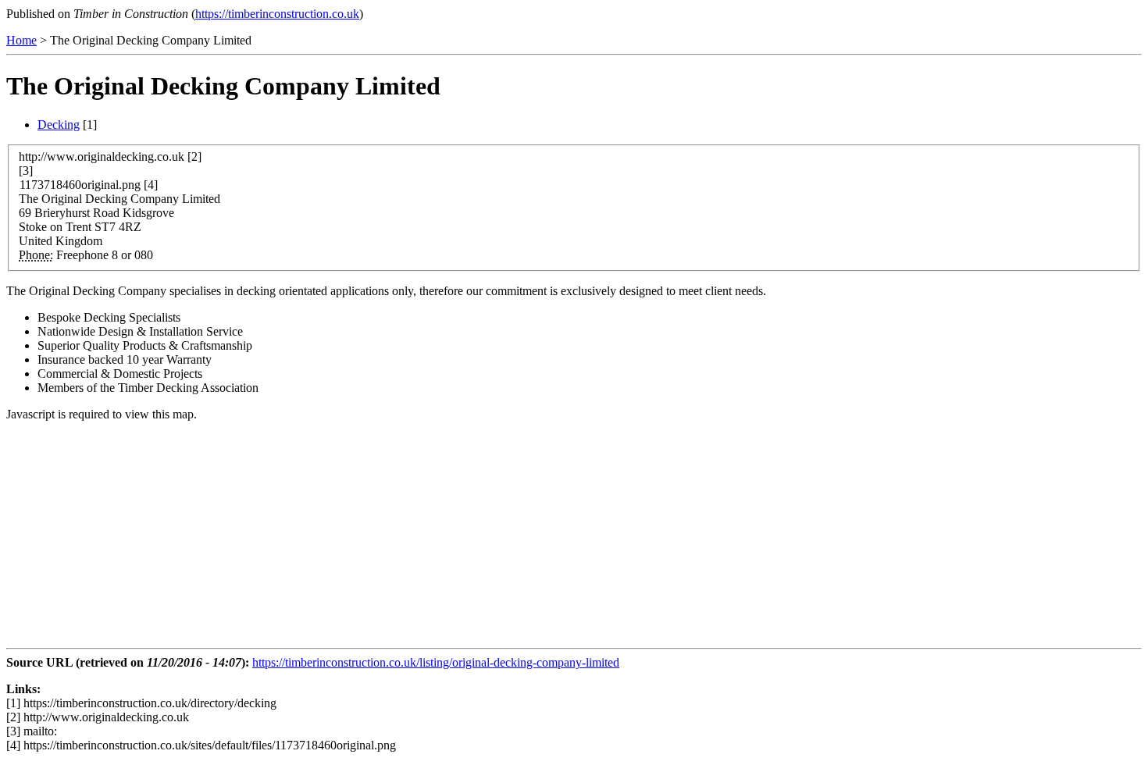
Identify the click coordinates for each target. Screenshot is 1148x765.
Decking (58, 124)
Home (21, 40)
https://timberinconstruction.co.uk (277, 13)
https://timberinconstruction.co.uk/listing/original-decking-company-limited (435, 662)
